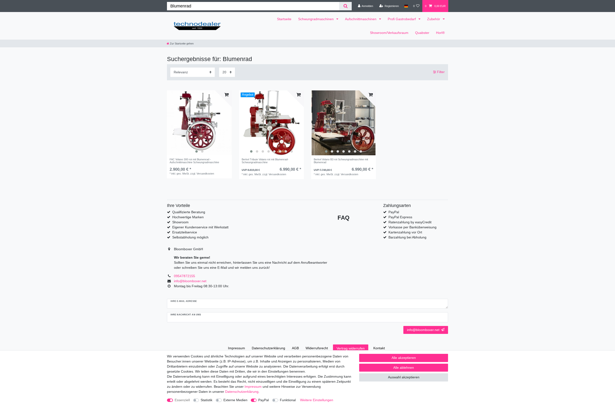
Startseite (284, 19)
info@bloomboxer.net (423, 330)
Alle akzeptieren (404, 358)
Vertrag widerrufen (351, 348)
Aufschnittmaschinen (361, 19)
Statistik (206, 400)
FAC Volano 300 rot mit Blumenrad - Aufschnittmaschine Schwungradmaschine (194, 161)
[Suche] (345, 6)
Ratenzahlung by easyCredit (409, 222)
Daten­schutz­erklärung (268, 348)
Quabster (422, 33)
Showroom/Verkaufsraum (389, 33)
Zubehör (434, 19)
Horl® (440, 33)
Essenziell (182, 400)
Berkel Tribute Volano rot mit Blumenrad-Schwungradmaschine (265, 161)
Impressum (236, 348)
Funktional (288, 400)
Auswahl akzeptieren (403, 377)
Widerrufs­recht (317, 348)
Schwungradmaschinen (316, 19)
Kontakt (379, 348)
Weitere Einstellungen (316, 400)
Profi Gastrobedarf (402, 19)
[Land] (405, 6)
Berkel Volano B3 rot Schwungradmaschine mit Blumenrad (341, 161)
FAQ (344, 217)
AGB (295, 348)
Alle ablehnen (403, 367)
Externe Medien (235, 400)
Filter (440, 72)
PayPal (263, 400)
